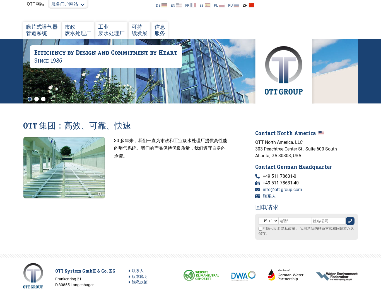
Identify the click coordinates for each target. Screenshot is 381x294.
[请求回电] (350, 221)
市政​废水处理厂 (78, 30)
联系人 (269, 196)
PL (216, 5)
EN (173, 5)
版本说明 (140, 276)
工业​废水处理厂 (111, 30)
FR (187, 5)
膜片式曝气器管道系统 (42, 30)
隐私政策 (288, 228)
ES (201, 5)
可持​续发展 (140, 30)
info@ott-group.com (282, 189)
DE (158, 5)
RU (230, 5)
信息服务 (160, 30)
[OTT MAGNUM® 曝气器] (64, 197)
